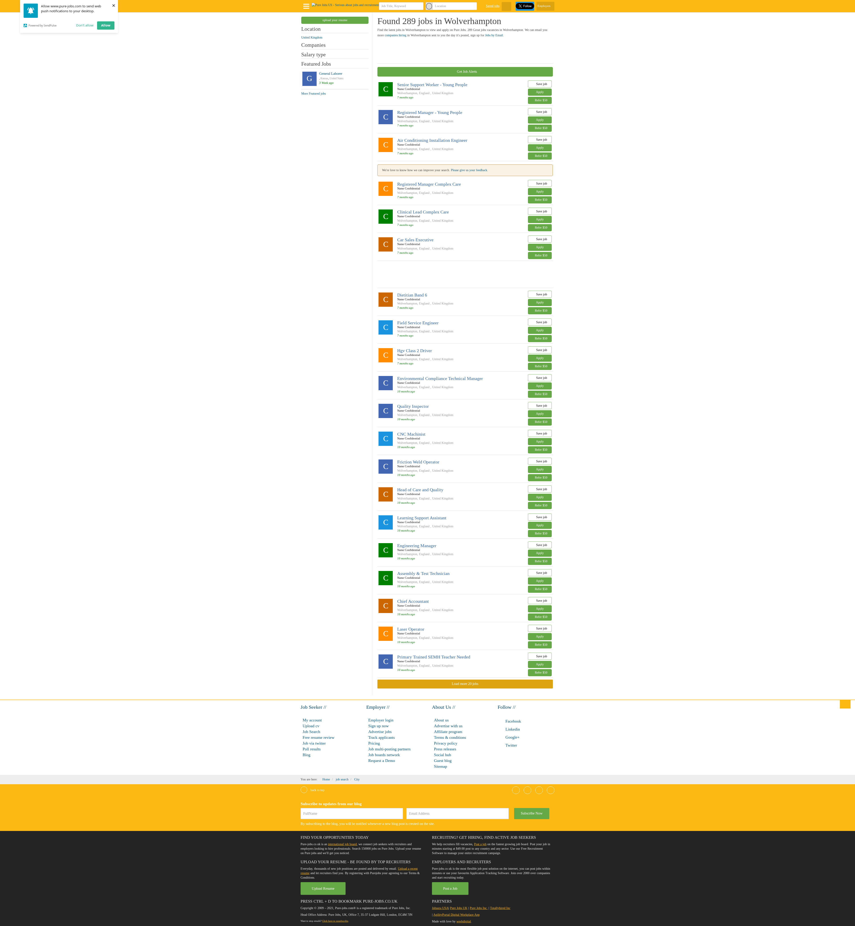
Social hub (442, 755)
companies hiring (395, 35)
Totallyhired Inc (500, 908)
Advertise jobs (380, 731)
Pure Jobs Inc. (479, 908)
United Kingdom (442, 93)
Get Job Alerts (466, 71)
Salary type (313, 54)
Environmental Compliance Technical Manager (440, 378)
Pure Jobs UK (458, 908)
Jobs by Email (494, 35)
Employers (544, 6)
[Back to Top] (845, 704)
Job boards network (384, 755)
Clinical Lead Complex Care (423, 211)
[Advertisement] (458, 50)
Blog (306, 755)
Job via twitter (314, 743)
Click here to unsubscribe (335, 921)
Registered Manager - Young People (429, 112)
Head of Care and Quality (420, 489)
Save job (541, 84)
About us (441, 720)
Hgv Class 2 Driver (414, 350)
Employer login (380, 720)
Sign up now (378, 726)
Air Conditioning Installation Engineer (432, 140)
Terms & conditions (450, 737)
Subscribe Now (532, 813)
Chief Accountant (413, 601)
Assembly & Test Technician (423, 573)
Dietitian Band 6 (412, 294)
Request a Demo (381, 760)
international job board (342, 844)
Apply (540, 92)
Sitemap (440, 766)
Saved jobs (492, 6)
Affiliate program (448, 731)
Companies (313, 45)
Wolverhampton (407, 93)
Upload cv (311, 726)
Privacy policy (445, 743)
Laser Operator (410, 629)
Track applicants (381, 737)
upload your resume (334, 20)
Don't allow (85, 25)
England (424, 93)
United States (337, 78)
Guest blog (443, 760)
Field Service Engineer (418, 322)
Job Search (311, 731)
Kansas (324, 78)
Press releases (445, 749)
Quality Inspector (413, 406)
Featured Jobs (316, 64)
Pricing (374, 743)
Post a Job (450, 888)
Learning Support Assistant (421, 517)
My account (312, 720)
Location (311, 29)
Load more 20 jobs (465, 684)
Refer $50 (541, 100)
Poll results (312, 749)
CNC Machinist (411, 434)
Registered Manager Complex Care (429, 184)
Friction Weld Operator (418, 461)
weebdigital (463, 921)
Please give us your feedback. (469, 170)
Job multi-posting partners (389, 749)
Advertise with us (448, 726)
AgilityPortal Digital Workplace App (456, 914)
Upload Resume (323, 888)
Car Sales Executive (415, 239)
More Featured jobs (313, 93)
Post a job (480, 844)
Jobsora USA (440, 908)
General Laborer (330, 73)
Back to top (316, 790)
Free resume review (318, 737)
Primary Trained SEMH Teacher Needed (433, 656)
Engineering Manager (416, 545)
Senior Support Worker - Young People (432, 84)
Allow (105, 25)
